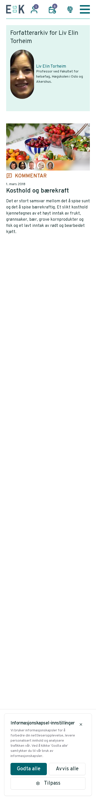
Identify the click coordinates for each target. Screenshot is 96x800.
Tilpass (52, 783)
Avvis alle (67, 769)
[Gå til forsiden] (15, 9)
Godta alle (28, 769)
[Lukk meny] (85, 9)
